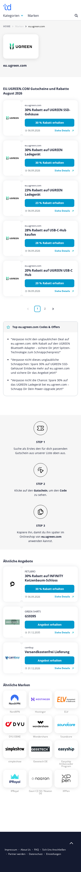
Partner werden (16, 854)
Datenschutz (36, 854)
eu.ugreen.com (36, 26)
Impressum (11, 849)
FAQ (36, 849)
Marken (33, 15)
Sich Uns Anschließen (54, 849)
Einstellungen (53, 854)
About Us (26, 849)
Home (6, 26)
